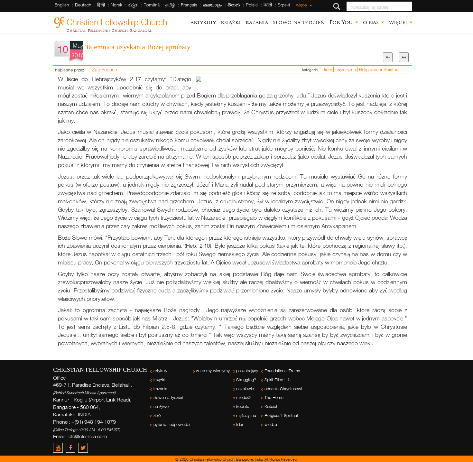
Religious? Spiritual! (281, 415)
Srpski (284, 4)
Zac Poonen (104, 69)
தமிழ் (170, 4)
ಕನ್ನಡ (133, 4)
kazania (257, 22)
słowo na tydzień (299, 22)
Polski (252, 4)
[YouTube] (59, 447)
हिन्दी (101, 4)
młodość (243, 397)
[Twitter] (83, 447)
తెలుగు (233, 4)
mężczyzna (346, 69)
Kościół (270, 406)
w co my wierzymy (213, 370)
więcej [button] (399, 22)
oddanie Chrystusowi (283, 388)
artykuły (203, 22)
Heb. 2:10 (198, 245)
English (62, 4)
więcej (302, 4)
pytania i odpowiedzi (171, 424)
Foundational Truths (282, 370)
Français (189, 4)
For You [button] (341, 22)
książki (231, 22)
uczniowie (245, 388)
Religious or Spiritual (379, 69)
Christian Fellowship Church (117, 21)
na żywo (161, 406)
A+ (404, 57)
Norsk (116, 4)
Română (152, 4)
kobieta (242, 406)
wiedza (270, 424)
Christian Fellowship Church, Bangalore (109, 30)
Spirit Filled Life (277, 379)
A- (388, 57)
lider (328, 69)
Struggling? (246, 379)
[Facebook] (72, 447)
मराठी (268, 4)
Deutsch (83, 4)
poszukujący (247, 370)
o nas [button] (371, 22)
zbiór (157, 415)
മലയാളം (212, 4)
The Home (273, 397)
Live (431, 349)
